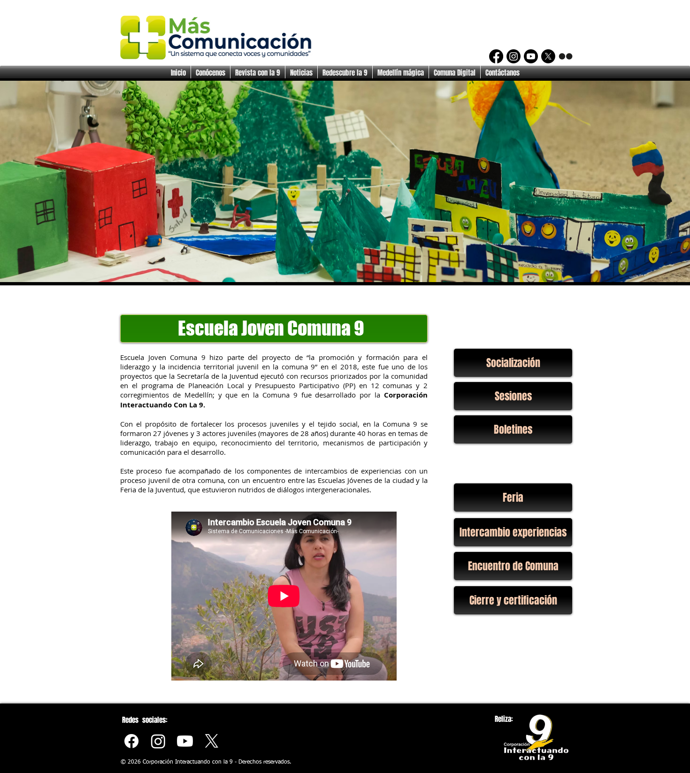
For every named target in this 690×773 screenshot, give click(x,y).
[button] (345, 181)
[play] (667, 273)
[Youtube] (185, 741)
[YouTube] (531, 56)
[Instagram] (513, 56)
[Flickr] (566, 56)
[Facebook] (496, 56)
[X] (548, 56)
